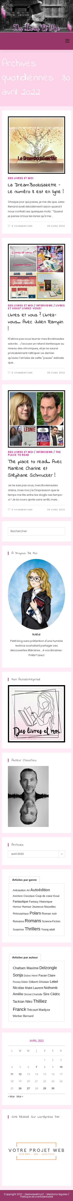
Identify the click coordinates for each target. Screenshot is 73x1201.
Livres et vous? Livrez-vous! (36, 307)
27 (28, 1088)
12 (20, 1074)
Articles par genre (24, 879)
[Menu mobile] (67, 41)
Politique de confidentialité (36, 1196)
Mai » (20, 1096)
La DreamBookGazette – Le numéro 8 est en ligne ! (36, 189)
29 (44, 1088)
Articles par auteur (25, 957)
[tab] (24, 879)
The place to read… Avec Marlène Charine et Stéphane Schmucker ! (35, 468)
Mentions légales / (58, 1194)
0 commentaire (22, 226)
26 (20, 1088)
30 (53, 1088)
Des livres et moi (20, 178)
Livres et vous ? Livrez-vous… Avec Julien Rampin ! (35, 322)
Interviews (44, 305)
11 (12, 1074)
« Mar (11, 1096)
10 (61, 1067)
